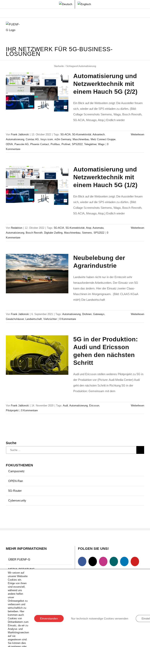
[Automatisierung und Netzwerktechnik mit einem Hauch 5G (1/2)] (37, 185)
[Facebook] (82, 561)
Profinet (66, 144)
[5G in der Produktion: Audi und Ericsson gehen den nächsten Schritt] (37, 355)
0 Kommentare (67, 319)
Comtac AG (32, 139)
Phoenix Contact (39, 144)
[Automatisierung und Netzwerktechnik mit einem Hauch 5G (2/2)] (37, 92)
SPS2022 (77, 144)
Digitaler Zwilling (53, 232)
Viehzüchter (50, 319)
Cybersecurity (17, 500)
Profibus (55, 144)
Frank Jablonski (20, 134)
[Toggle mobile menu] (142, 28)
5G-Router (15, 490)
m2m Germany (62, 139)
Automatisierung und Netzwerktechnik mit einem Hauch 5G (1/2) (105, 177)
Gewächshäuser (15, 319)
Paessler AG (21, 144)
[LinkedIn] (124, 561)
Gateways (98, 314)
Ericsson (94, 405)
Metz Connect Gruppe (103, 139)
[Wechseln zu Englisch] (84, 4)
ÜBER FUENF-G (19, 559)
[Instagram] (103, 561)
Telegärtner (90, 144)
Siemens (87, 232)
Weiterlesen (137, 134)
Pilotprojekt (12, 410)
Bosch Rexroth (34, 232)
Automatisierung (15, 139)
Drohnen (87, 314)
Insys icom (46, 139)
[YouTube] (135, 561)
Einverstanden (49, 618)
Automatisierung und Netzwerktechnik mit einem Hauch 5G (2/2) (105, 83)
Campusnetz (16, 471)
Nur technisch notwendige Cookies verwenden (99, 618)
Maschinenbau (81, 139)
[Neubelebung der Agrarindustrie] (37, 273)
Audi (65, 405)
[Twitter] (92, 561)
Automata (98, 227)
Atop (88, 227)
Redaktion (16, 227)
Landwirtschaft (33, 319)
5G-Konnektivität (81, 134)
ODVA (9, 144)
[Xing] (114, 561)
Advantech (99, 134)
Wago (101, 144)
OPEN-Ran (15, 481)
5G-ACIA (66, 134)
